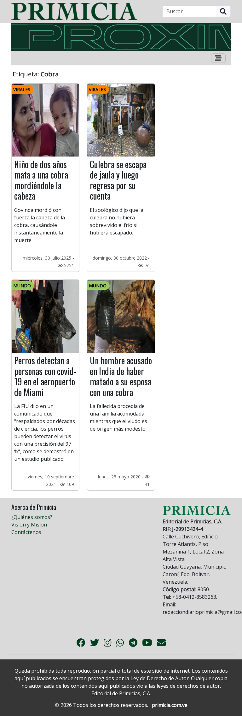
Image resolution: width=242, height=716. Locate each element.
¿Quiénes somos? (31, 517)
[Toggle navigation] (218, 58)
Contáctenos (26, 532)
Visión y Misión (29, 524)
